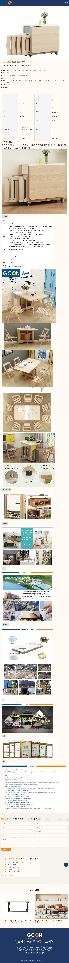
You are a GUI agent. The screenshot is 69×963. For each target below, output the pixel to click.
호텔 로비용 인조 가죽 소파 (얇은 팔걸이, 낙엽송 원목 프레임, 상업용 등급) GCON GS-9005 (51, 921)
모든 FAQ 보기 (9, 875)
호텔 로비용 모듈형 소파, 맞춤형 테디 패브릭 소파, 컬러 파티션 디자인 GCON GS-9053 (17, 921)
